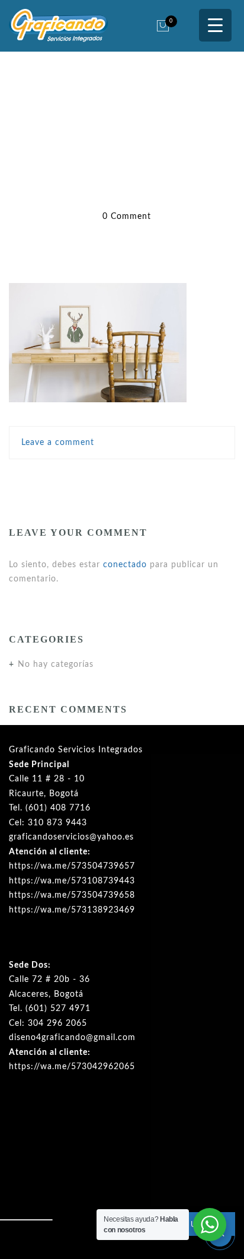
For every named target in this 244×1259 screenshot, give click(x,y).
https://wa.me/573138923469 (72, 910)
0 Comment (126, 216)
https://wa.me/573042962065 (72, 1067)
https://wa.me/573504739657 (72, 866)
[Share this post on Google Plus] (122, 478)
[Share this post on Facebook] (74, 478)
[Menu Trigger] (215, 25)
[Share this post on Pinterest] (148, 478)
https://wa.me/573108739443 (72, 881)
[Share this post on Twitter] (96, 478)
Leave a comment (57, 442)
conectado (125, 565)
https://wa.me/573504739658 (72, 895)
